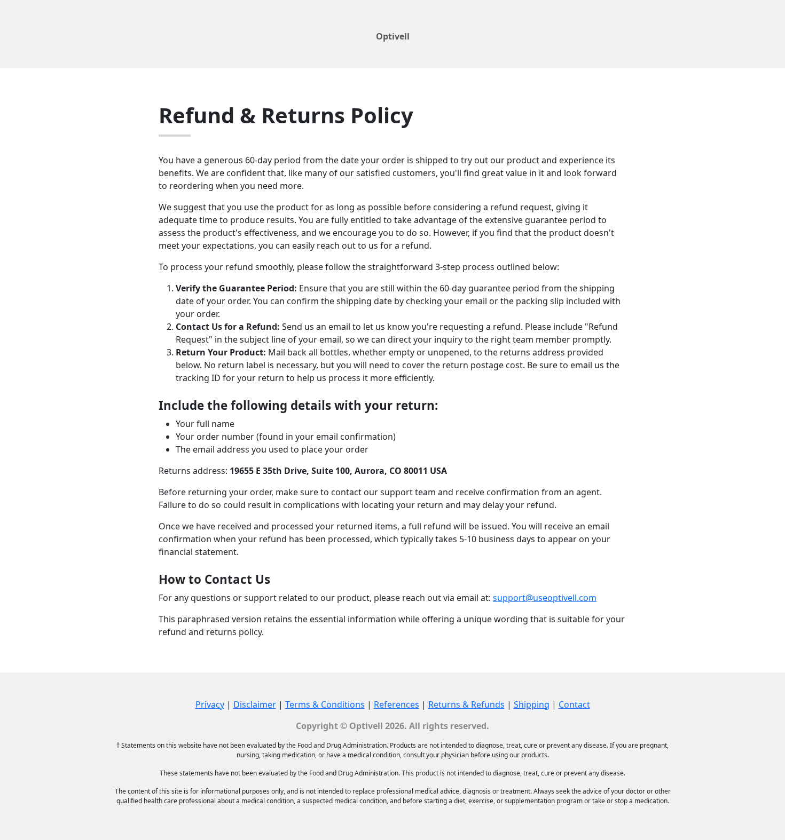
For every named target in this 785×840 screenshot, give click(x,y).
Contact (574, 704)
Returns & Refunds (466, 704)
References (396, 704)
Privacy (209, 704)
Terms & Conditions (325, 704)
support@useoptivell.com (544, 598)
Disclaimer (254, 704)
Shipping (532, 704)
